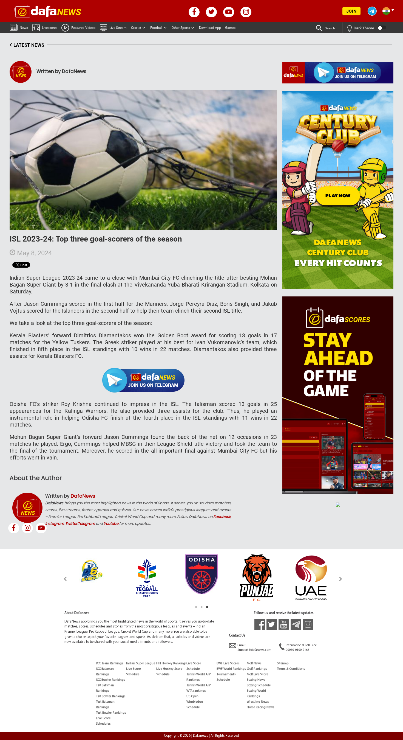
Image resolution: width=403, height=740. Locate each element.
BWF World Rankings (231, 669)
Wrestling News (258, 701)
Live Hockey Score (169, 669)
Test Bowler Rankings (111, 712)
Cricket (136, 28)
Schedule (132, 674)
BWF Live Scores (228, 663)
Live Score (103, 718)
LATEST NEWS (27, 44)
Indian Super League (140, 663)
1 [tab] (196, 607)
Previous (62, 578)
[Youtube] (41, 528)
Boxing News (256, 680)
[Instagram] (27, 528)
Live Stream (118, 28)
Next (340, 578)
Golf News (254, 663)
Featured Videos (83, 28)
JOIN (351, 11)
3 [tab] (207, 607)
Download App (210, 28)
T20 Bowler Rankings (110, 696)
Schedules (103, 723)
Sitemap (282, 663)
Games (230, 28)
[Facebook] (14, 528)
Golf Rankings (257, 669)
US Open (192, 696)
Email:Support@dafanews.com (254, 648)
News (24, 28)
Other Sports (181, 28)
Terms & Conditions (291, 669)
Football (156, 28)
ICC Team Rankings (109, 663)
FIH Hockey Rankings (171, 663)
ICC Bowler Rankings (110, 680)
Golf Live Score (257, 674)
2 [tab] (201, 607)
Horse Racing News (260, 707)
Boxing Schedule (259, 685)
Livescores (49, 28)
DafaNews (83, 496)
